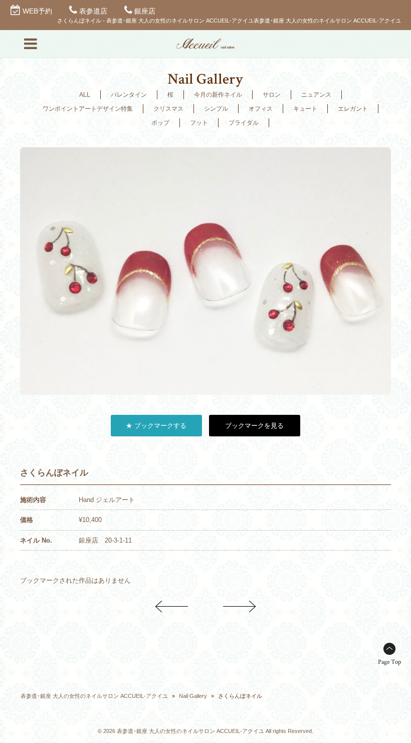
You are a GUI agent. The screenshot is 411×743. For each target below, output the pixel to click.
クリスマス (168, 108)
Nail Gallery (193, 696)
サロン (272, 94)
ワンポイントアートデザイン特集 (88, 108)
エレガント (353, 108)
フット (199, 122)
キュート (305, 108)
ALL (84, 94)
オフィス (261, 108)
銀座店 (144, 11)
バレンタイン (129, 94)
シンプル (216, 108)
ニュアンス (316, 94)
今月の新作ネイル (218, 94)
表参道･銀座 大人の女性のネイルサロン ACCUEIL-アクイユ (94, 696)
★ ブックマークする (156, 425)
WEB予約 (37, 11)
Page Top (389, 662)
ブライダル (244, 122)
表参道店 (93, 11)
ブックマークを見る (254, 425)
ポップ (160, 122)
